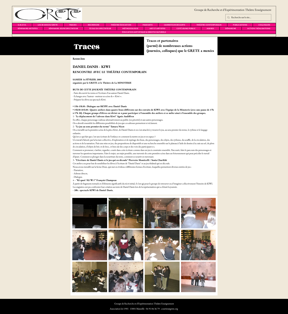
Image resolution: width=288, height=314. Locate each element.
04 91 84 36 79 (153, 308)
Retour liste (79, 58)
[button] (89, 213)
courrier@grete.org (169, 308)
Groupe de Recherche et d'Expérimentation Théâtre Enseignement (232, 10)
